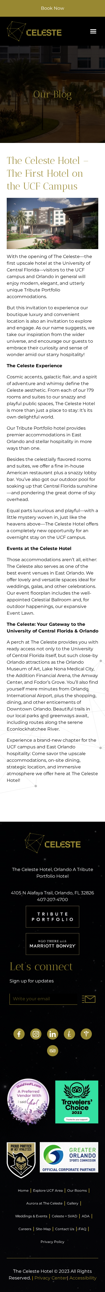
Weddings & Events (31, 1216)
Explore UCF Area (48, 1190)
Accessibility (83, 1278)
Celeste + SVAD (64, 1216)
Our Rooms (77, 1190)
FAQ (82, 1229)
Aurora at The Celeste (44, 1203)
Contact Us (64, 1229)
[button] (93, 31)
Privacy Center (50, 1278)
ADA (86, 1216)
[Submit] (88, 999)
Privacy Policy (52, 1242)
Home (23, 1190)
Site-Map (43, 1229)
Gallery (72, 1203)
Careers (24, 1229)
